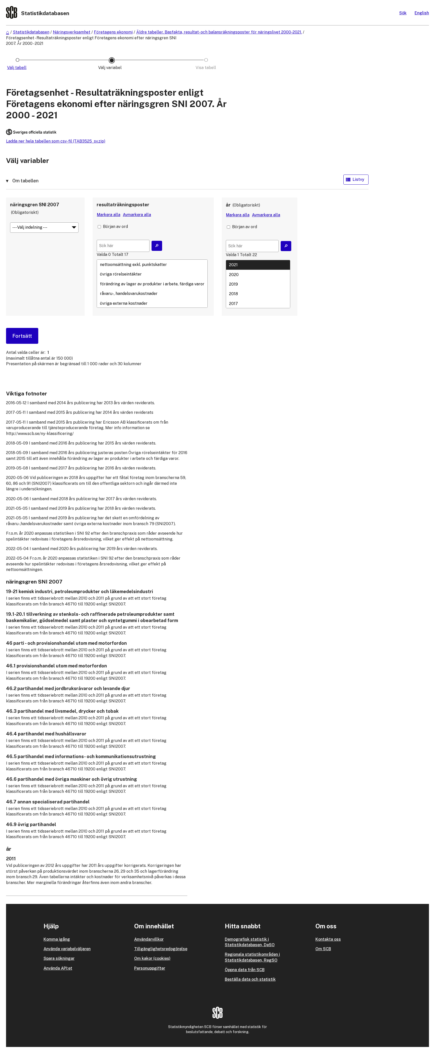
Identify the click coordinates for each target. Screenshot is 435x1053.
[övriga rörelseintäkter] (152, 274)
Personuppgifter (149, 968)
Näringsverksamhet (71, 32)
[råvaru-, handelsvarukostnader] (152, 293)
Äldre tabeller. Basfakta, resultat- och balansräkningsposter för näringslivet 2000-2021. (219, 32)
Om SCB (323, 948)
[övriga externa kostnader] (152, 303)
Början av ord (115, 226)
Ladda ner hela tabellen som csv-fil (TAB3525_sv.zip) (55, 141)
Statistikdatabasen (31, 32)
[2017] (258, 303)
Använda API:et (58, 968)
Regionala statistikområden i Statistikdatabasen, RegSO (252, 957)
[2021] (258, 265)
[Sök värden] (157, 246)
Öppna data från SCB (245, 969)
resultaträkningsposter (123, 204)
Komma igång (57, 939)
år (228, 205)
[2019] (258, 284)
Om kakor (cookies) (152, 958)
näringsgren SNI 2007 (34, 204)
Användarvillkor (149, 939)
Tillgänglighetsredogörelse (160, 948)
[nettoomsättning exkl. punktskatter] (152, 264)
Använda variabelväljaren (67, 948)
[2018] (258, 294)
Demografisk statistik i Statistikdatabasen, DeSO (250, 942)
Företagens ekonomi (113, 32)
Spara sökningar (59, 958)
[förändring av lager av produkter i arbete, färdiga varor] (152, 284)
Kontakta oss (328, 939)
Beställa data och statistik (250, 979)
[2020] (258, 274)
